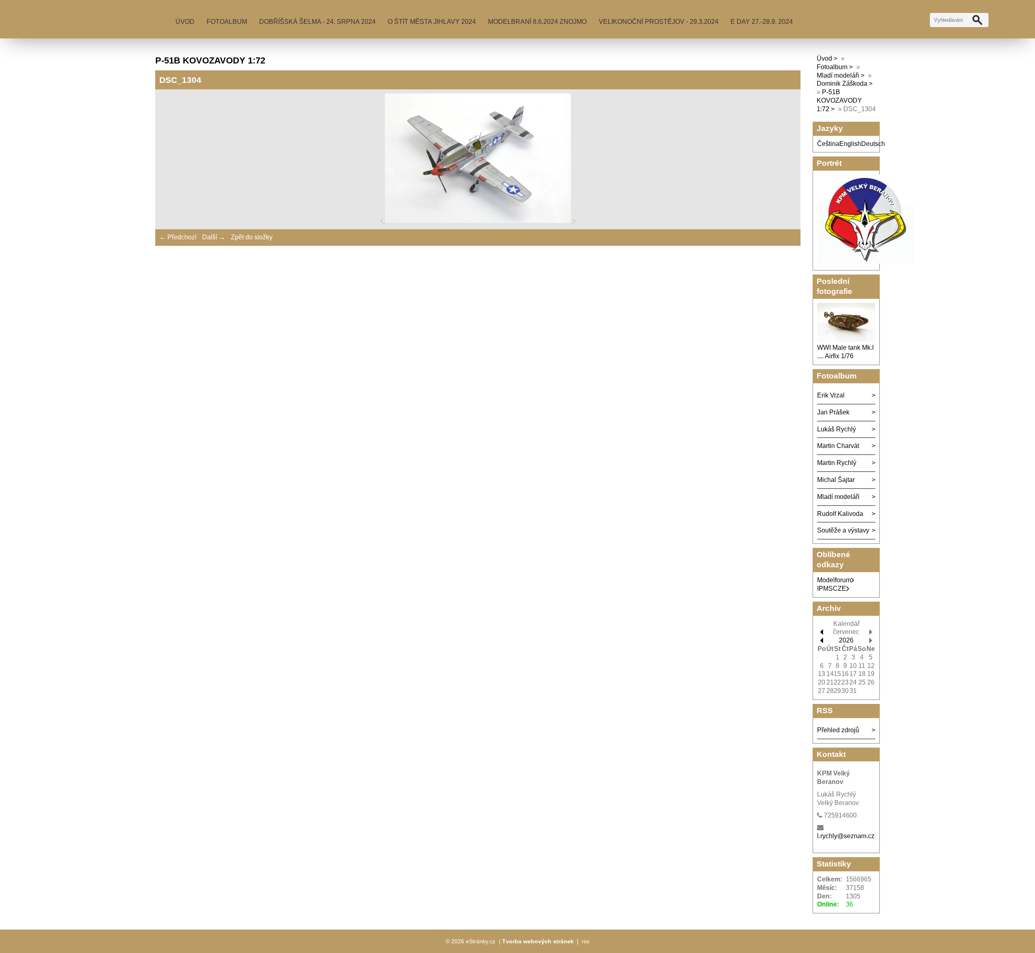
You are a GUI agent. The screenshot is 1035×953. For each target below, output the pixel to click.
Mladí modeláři (839, 75)
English (850, 143)
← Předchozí (177, 237)
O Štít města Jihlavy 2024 (432, 21)
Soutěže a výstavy (843, 530)
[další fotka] (574, 220)
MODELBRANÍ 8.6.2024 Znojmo (537, 21)
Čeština (828, 143)
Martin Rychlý (836, 462)
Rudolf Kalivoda (840, 513)
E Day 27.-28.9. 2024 (762, 21)
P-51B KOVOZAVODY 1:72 (839, 100)
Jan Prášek (833, 412)
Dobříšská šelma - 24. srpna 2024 (317, 21)
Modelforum (834, 580)
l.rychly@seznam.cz (845, 836)
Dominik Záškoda (842, 83)
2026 (846, 640)
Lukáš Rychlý (836, 429)
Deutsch (873, 143)
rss (585, 941)
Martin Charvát (838, 445)
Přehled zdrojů (838, 730)
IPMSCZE (831, 588)
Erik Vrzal (831, 395)
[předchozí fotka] (382, 220)
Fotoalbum (227, 21)
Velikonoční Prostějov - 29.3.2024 (658, 21)
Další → (213, 237)
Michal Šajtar (836, 479)
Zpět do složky (251, 237)
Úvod (184, 21)
